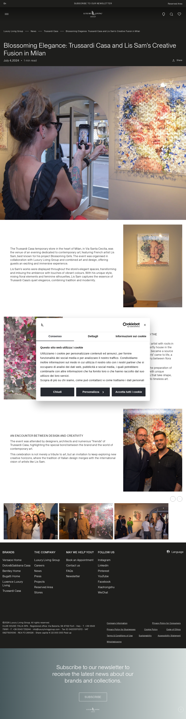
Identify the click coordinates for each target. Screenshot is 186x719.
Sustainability (145, 635)
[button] (7, 14)
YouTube (103, 576)
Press (37, 576)
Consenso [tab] (55, 336)
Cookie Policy (151, 629)
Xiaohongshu (106, 587)
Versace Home (12, 560)
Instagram (104, 560)
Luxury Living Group (13, 31)
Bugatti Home (11, 576)
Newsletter (73, 576)
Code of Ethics (173, 629)
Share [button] (179, 60)
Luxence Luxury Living (13, 583)
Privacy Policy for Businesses (121, 629)
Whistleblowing (114, 642)
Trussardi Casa (51, 31)
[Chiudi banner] (145, 325)
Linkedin (103, 565)
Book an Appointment (80, 560)
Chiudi (57, 392)
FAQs (69, 571)
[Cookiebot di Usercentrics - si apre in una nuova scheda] (129, 325)
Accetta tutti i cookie (128, 392)
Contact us (73, 565)
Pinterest (103, 571)
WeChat (103, 592)
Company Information (117, 623)
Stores (38, 592)
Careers (39, 565)
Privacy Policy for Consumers (166, 623)
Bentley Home (12, 571)
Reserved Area (43, 587)
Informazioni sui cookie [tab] (131, 336)
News (33, 31)
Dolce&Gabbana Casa (16, 565)
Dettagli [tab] (93, 336)
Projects (39, 581)
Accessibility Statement (169, 635)
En (5, 3)
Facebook (104, 581)
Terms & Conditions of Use (120, 635)
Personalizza (90, 392)
